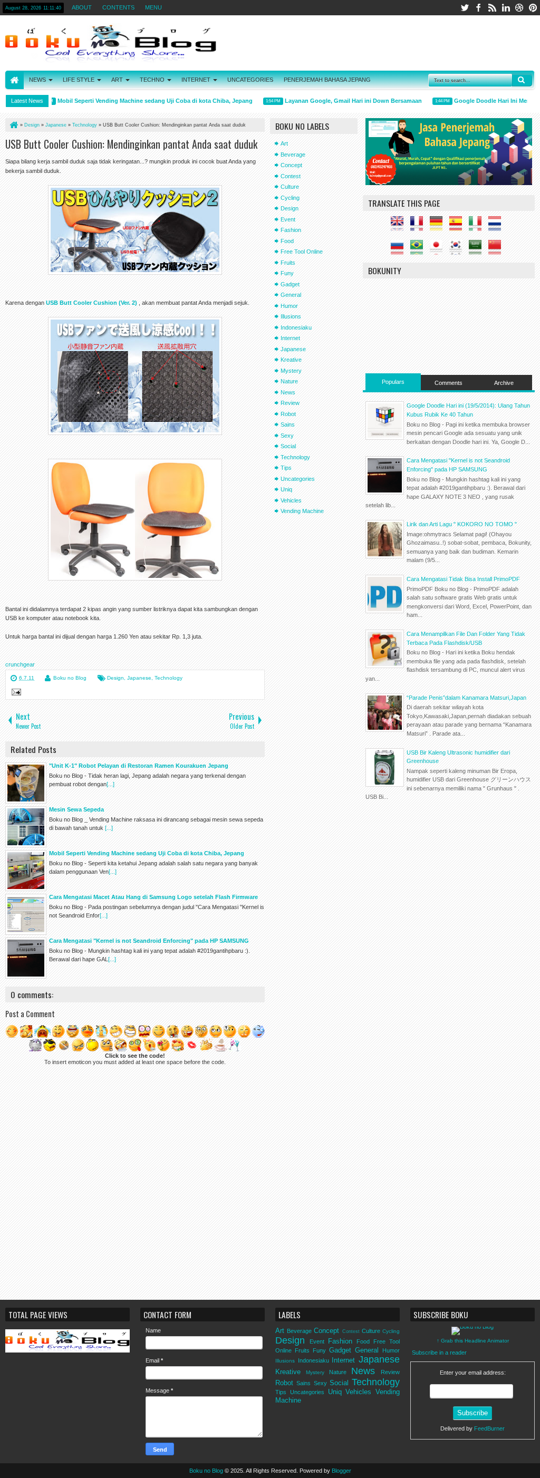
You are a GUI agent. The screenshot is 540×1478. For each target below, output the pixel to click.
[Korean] (458, 250)
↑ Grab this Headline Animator (473, 1341)
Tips (286, 468)
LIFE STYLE (78, 79)
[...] (110, 784)
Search (522, 80)
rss (492, 7)
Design (115, 678)
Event (288, 219)
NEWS (37, 79)
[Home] (13, 125)
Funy (287, 273)
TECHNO (152, 79)
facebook (478, 7)
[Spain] (458, 227)
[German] (439, 227)
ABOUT (82, 7)
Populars (393, 382)
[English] (400, 227)
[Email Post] (14, 693)
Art (284, 143)
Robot (288, 414)
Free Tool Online (302, 251)
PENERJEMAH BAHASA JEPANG (327, 79)
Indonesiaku (296, 327)
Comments (448, 383)
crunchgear (20, 664)
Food (287, 241)
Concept (291, 165)
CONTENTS (118, 7)
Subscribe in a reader (439, 1352)
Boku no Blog (69, 678)
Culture (290, 186)
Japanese (139, 678)
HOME (14, 80)
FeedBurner (489, 1428)
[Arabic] (478, 250)
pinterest (533, 7)
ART (117, 79)
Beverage (293, 154)
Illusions (291, 316)
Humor (289, 306)
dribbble (519, 7)
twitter (464, 7)
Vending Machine (302, 511)
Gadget (290, 284)
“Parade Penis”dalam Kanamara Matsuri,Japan (466, 697)
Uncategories (298, 479)
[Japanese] (439, 250)
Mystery (291, 371)
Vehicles (291, 500)
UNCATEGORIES (250, 79)
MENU (153, 7)
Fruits (288, 262)
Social (288, 446)
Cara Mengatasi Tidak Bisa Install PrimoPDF (463, 579)
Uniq (286, 489)
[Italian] (478, 227)
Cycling (290, 198)
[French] (419, 227)
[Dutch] (497, 227)
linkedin (506, 7)
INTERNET (195, 79)
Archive (504, 383)
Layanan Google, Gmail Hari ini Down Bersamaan (341, 101)
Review (290, 403)
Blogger (341, 1470)
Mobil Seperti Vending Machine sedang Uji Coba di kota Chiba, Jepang (143, 101)
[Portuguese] (419, 250)
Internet (290, 338)
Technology (168, 678)
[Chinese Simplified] (497, 250)
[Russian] (400, 250)
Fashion (291, 230)
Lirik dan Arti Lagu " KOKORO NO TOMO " (462, 524)
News (288, 392)
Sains (288, 424)
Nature (289, 381)
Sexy (287, 435)
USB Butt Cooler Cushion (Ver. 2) (91, 303)
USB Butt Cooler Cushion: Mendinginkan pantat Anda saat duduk (131, 144)
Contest (291, 176)
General (291, 295)
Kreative (291, 359)
